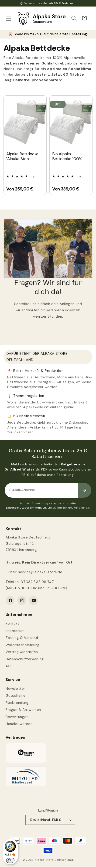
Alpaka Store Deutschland (54, 860)
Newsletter (15, 688)
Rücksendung (17, 702)
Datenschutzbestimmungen (26, 507)
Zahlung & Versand (22, 637)
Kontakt (12, 623)
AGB (9, 666)
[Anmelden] (84, 490)
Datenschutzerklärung (25, 659)
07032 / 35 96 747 (37, 582)
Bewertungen (17, 717)
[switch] (10, 860)
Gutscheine (16, 695)
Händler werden (19, 724)
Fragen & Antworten (23, 709)
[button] (9, 18)
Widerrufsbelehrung (23, 645)
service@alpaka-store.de (40, 572)
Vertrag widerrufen (22, 652)
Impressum (15, 630)
